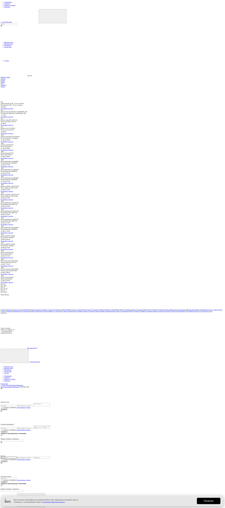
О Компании (8, 2)
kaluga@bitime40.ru (17, 385)
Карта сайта (4, 384)
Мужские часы (8, 42)
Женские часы (8, 44)
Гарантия (7, 3)
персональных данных (23, 407)
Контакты (7, 7)
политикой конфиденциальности (53, 502)
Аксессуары (7, 47)
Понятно (208, 501)
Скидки (6, 373)
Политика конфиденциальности (10, 387)
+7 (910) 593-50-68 (34, 362)
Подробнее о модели (7, 108)
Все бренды (7, 45)
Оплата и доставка (9, 5)
